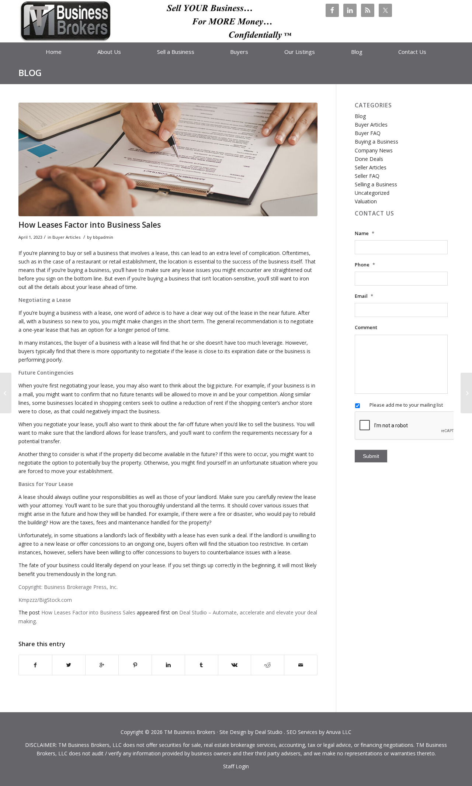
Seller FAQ (367, 175)
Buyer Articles (66, 237)
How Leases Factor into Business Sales (89, 225)
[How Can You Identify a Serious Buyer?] (5, 393)
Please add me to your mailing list (406, 404)
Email (364, 296)
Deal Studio (268, 731)
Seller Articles (370, 167)
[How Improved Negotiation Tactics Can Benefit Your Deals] (466, 393)
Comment (366, 327)
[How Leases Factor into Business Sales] (167, 159)
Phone (365, 265)
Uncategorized (372, 192)
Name (364, 233)
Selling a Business (376, 184)
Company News (374, 150)
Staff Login (236, 766)
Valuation (366, 201)
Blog (30, 72)
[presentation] (411, 425)
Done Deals (369, 158)
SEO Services (302, 731)
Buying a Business (376, 141)
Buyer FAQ (368, 133)
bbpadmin (103, 237)
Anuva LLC (338, 731)
